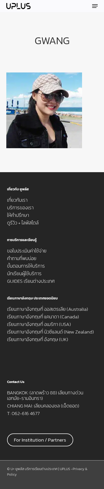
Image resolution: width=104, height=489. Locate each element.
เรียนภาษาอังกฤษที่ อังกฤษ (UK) (37, 339)
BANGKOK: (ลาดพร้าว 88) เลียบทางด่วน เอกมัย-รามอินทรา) (45, 395)
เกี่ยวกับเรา (17, 200)
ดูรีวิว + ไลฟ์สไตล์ (23, 223)
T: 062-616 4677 (23, 413)
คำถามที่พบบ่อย (21, 258)
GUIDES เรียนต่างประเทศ (31, 281)
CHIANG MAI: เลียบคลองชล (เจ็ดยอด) (43, 406)
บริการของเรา (20, 208)
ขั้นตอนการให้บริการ (26, 266)
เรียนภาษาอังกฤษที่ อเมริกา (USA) (39, 324)
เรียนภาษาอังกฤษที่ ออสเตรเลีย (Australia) (47, 309)
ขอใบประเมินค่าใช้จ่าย (26, 251)
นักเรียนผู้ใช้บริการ (24, 273)
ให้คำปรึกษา (18, 215)
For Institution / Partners (40, 440)
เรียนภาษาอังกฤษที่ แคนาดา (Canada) (43, 317)
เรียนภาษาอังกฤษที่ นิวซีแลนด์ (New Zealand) (50, 332)
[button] (95, 6)
